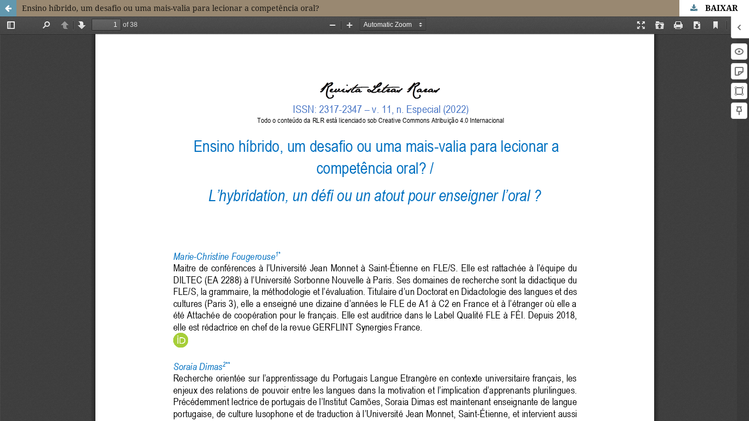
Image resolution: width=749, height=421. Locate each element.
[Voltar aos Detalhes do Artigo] (8, 8)
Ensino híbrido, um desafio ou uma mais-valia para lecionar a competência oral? (170, 8)
